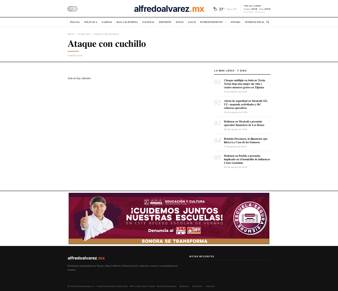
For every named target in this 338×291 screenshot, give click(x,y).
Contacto (210, 286)
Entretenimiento (213, 22)
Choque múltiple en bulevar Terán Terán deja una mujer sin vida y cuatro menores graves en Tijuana (244, 83)
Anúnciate (197, 286)
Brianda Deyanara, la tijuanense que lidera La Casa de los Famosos (246, 140)
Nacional (148, 22)
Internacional (255, 22)
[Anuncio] (169, 218)
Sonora (235, 22)
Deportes (165, 22)
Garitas (107, 22)
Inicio (71, 34)
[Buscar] (267, 22)
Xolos (180, 22)
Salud (192, 22)
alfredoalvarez (169, 9)
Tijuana (75, 22)
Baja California (127, 22)
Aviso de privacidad (166, 286)
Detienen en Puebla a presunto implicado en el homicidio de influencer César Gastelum (247, 159)
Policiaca (90, 22)
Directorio (184, 286)
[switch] (72, 8)
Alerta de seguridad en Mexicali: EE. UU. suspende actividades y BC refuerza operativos (246, 104)
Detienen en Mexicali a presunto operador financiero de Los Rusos (244, 123)
